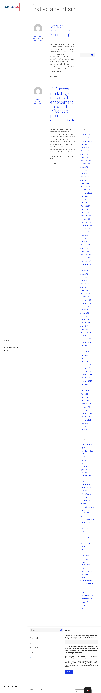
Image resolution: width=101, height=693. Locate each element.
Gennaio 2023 (85, 219)
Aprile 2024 (84, 180)
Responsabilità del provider (86, 584)
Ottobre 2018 (85, 378)
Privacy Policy (34, 652)
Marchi (82, 549)
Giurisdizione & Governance (85, 511)
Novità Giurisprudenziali (86, 563)
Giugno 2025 (84, 148)
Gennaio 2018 (85, 407)
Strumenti (83, 605)
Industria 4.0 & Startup (85, 524)
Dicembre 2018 (85, 371)
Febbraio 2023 (85, 216)
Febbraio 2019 (85, 365)
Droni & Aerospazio (87, 497)
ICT (81, 516)
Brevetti (83, 460)
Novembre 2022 (86, 225)
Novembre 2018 (86, 375)
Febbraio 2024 (85, 186)
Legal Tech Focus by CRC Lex (87, 539)
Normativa (84, 559)
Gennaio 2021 (85, 297)
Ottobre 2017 (85, 417)
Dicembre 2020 (85, 300)
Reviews (83, 589)
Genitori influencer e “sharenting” (60, 30)
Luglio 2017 (84, 426)
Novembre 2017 (86, 413)
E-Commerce (85, 500)
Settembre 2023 (86, 193)
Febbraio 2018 (85, 404)
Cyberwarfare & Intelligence (85, 476)
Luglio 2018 (84, 388)
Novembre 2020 (86, 303)
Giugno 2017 (84, 430)
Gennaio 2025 (85, 164)
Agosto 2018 (85, 384)
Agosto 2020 (85, 313)
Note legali (33, 643)
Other (82, 568)
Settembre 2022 (86, 232)
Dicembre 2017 (85, 410)
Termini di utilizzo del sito (37, 648)
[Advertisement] (86, 35)
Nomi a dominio (86, 556)
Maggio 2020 (85, 323)
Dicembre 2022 (85, 222)
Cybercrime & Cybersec (85, 471)
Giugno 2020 (84, 319)
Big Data (83, 448)
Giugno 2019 (84, 352)
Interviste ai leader (86, 528)
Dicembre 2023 (85, 190)
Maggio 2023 (85, 206)
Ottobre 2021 (85, 268)
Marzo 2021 (84, 290)
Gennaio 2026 (85, 135)
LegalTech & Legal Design (86, 545)
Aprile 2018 (84, 397)
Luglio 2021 (84, 277)
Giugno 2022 (84, 242)
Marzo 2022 (84, 251)
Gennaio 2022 (85, 258)
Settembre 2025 (86, 141)
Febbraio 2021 (85, 293)
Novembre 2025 (86, 138)
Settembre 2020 (86, 310)
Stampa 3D (84, 602)
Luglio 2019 (84, 349)
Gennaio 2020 (85, 336)
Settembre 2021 (86, 271)
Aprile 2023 (84, 209)
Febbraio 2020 (85, 332)
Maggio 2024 (85, 177)
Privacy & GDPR (85, 574)
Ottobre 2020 (85, 306)
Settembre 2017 (86, 420)
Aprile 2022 (84, 248)
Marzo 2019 (84, 362)
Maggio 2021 (85, 284)
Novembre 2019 (86, 342)
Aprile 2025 (84, 154)
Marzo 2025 (84, 157)
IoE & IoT (83, 531)
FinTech (83, 504)
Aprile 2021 (84, 287)
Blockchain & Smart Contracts (87, 452)
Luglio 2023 (84, 199)
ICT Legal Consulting (87, 519)
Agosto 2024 (85, 167)
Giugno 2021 (84, 281)
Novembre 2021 (86, 264)
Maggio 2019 (85, 355)
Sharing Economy (86, 596)
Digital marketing (38, 40)
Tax (81, 608)
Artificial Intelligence (87, 444)
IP (81, 535)
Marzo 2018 (84, 400)
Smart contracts (86, 599)
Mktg (82, 552)
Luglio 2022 (84, 238)
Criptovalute (84, 466)
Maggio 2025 (85, 151)
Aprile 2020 (84, 326)
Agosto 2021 (85, 274)
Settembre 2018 (86, 381)
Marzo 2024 (84, 183)
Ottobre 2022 (85, 229)
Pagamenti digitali (86, 571)
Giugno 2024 (84, 174)
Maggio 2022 (85, 245)
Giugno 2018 (84, 391)
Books (82, 457)
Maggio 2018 (85, 394)
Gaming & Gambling (87, 507)
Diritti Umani (84, 491)
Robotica (83, 592)
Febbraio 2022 (85, 255)
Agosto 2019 (85, 345)
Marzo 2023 (84, 212)
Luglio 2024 (84, 170)
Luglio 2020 (84, 316)
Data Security (85, 484)
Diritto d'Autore (85, 494)
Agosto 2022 (85, 235)
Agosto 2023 (85, 196)
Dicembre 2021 (85, 261)
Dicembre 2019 (85, 339)
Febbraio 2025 (85, 161)
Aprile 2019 (84, 358)
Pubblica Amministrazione (86, 579)
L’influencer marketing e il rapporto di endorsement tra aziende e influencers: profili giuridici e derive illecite (62, 104)
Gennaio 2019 (85, 368)
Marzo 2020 (84, 329)
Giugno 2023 (84, 203)
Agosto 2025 (85, 144)
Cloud (82, 463)
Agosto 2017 (85, 423)
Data (82, 481)
